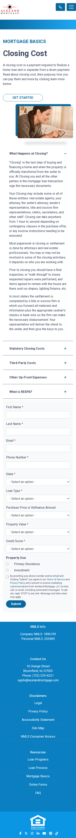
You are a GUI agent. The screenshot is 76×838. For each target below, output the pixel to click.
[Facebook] (20, 833)
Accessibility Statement (38, 720)
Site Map (38, 728)
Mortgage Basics (38, 776)
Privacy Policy (17, 583)
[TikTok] (56, 833)
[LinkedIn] (38, 833)
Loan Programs (38, 759)
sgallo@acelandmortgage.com (38, 680)
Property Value (17, 524)
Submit (16, 604)
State (10, 474)
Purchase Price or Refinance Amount (31, 507)
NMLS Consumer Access (38, 736)
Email (11, 440)
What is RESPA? (20, 392)
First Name (14, 407)
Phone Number (17, 457)
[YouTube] (44, 833)
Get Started (22, 97)
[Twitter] (26, 833)
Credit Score (15, 541)
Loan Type (14, 491)
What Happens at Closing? (28, 153)
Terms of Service (56, 579)
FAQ (38, 793)
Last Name (14, 424)
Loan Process (38, 768)
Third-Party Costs (22, 363)
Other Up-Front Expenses (28, 377)
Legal (38, 703)
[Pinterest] (50, 833)
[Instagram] (32, 833)
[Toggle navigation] (71, 7)
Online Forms (38, 784)
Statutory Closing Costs (27, 348)
